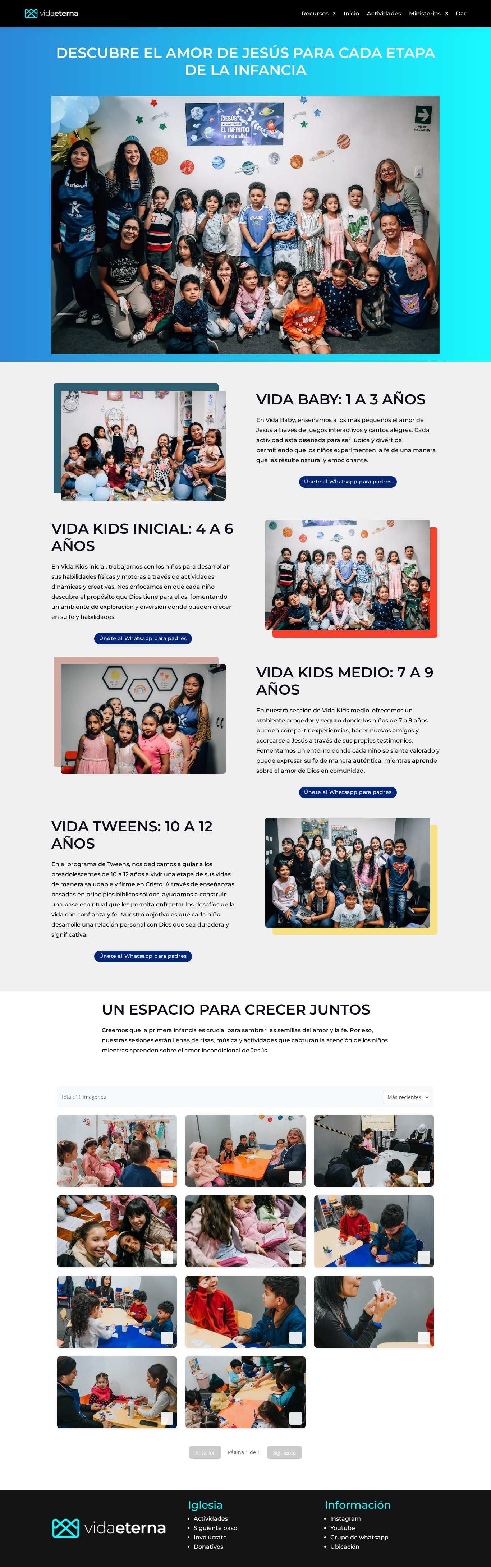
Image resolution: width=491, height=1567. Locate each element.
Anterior (205, 1452)
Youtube (342, 1528)
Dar (461, 13)
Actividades (384, 13)
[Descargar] (167, 1177)
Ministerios (425, 13)
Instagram (345, 1518)
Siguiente (284, 1452)
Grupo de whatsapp (359, 1537)
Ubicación (344, 1546)
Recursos (315, 13)
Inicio (351, 13)
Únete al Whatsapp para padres (348, 481)
